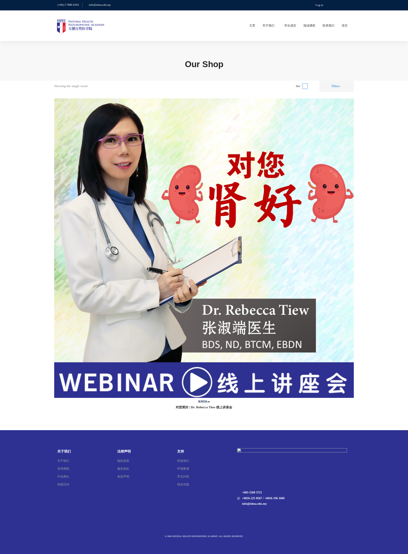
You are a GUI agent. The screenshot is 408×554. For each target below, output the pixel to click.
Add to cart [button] (204, 248)
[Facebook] (237, 512)
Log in (319, 5)
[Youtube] (242, 512)
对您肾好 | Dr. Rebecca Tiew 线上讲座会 (204, 407)
